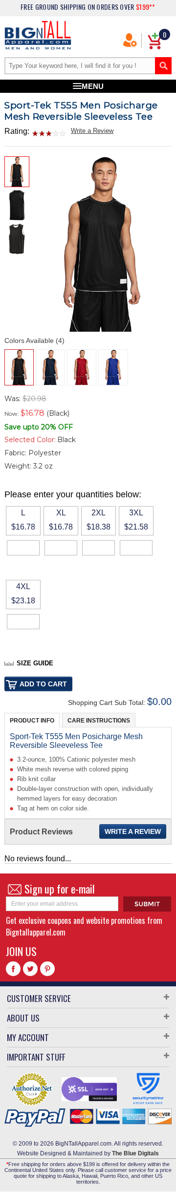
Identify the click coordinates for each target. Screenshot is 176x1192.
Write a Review (92, 130)
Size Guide (35, 663)
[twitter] (30, 968)
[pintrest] (47, 968)
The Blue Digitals (135, 1153)
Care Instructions (98, 720)
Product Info (32, 720)
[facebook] (13, 968)
